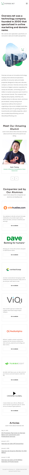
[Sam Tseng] (14, 152)
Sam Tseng (14, 167)
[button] (27, 3)
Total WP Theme (16, 471)
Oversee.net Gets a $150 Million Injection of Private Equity (11, 460)
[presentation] (12, 178)
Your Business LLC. (11, 469)
